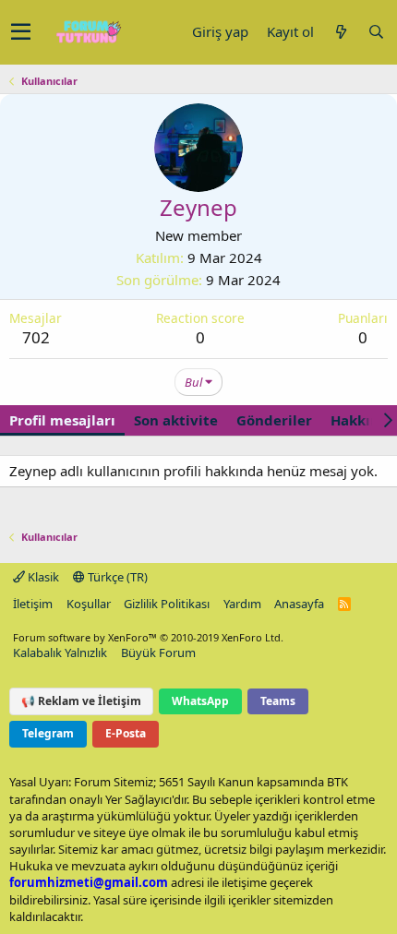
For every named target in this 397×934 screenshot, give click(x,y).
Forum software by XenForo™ (148, 637)
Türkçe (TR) (116, 577)
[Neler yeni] (340, 32)
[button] (21, 32)
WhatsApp (200, 701)
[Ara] (375, 32)
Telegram (48, 733)
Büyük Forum (158, 652)
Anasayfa (299, 603)
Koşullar (88, 603)
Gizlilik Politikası (167, 603)
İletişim (33, 603)
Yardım (242, 603)
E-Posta (125, 733)
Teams (277, 701)
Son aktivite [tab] (176, 420)
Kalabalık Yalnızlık (60, 652)
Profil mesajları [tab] (62, 420)
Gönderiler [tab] (274, 420)
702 (36, 337)
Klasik (42, 577)
